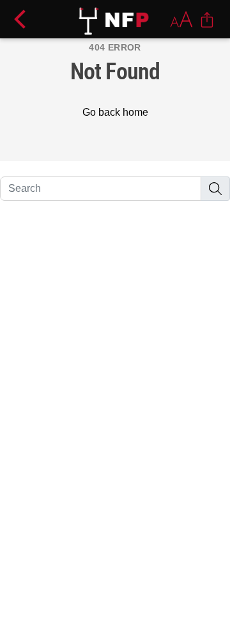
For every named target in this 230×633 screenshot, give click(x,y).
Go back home (115, 112)
